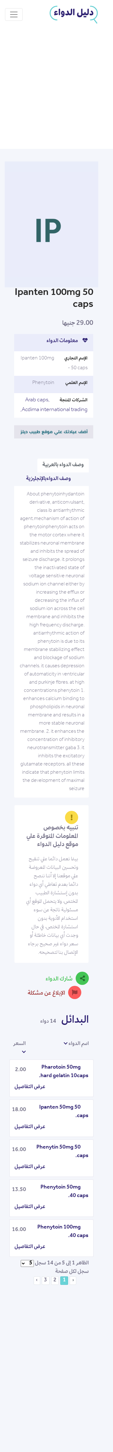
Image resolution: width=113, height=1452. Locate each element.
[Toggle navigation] (14, 14)
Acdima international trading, (54, 410)
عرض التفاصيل (29, 1087)
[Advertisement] (56, 89)
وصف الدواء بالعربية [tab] (63, 465)
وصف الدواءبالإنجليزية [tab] (48, 479)
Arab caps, (37, 400)
